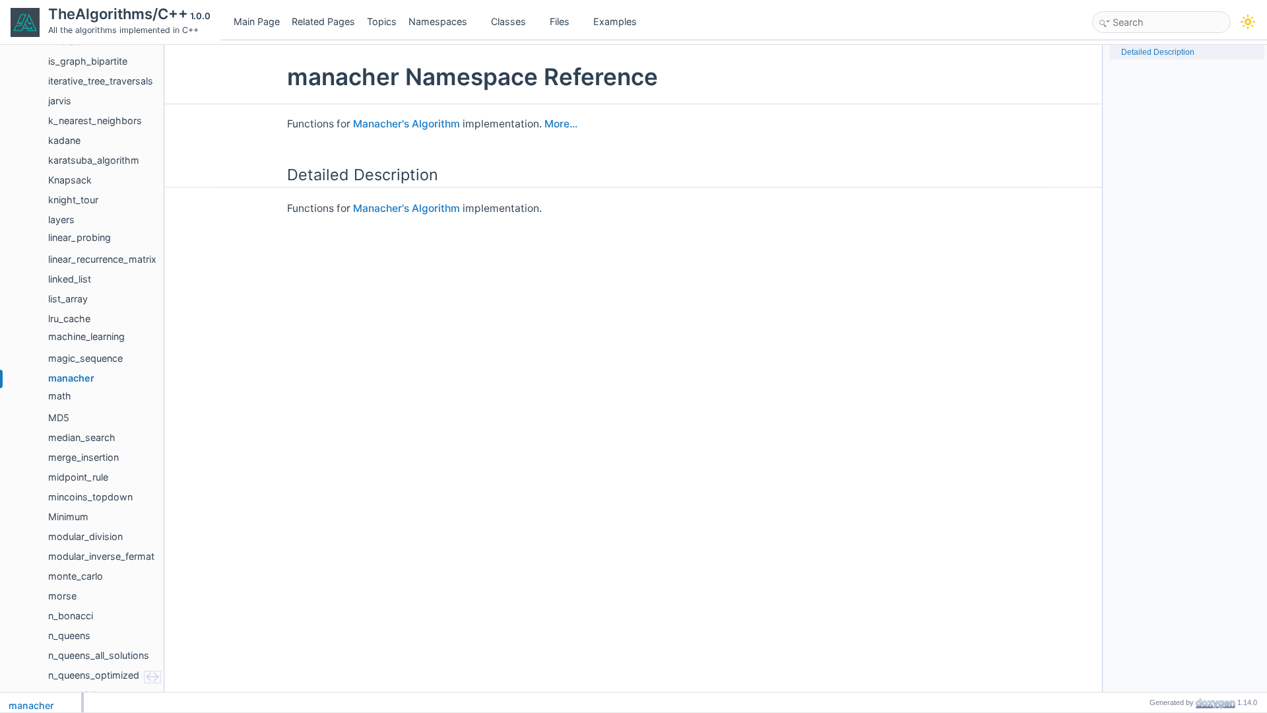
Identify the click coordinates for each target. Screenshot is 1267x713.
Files (559, 21)
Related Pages (323, 21)
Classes (508, 21)
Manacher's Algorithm (406, 124)
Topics (382, 21)
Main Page (257, 21)
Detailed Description (1157, 52)
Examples (615, 21)
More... (560, 124)
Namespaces (437, 21)
